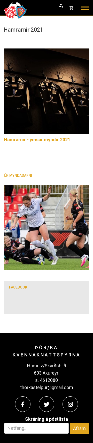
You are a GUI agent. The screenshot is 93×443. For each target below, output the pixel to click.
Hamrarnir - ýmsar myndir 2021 (37, 139)
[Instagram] (70, 404)
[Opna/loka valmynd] (85, 8)
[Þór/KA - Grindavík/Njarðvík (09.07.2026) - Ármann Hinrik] (46, 227)
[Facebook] (22, 404)
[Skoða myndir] (46, 91)
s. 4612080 (46, 380)
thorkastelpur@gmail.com (46, 387)
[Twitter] (46, 404)
